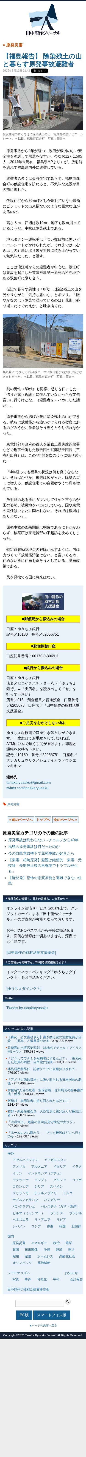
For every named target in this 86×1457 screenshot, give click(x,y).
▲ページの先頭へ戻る (43, 1325)
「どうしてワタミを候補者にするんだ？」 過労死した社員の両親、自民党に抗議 (44, 1060)
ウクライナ (21, 1180)
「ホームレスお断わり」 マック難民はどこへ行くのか (44, 1134)
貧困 (16, 1249)
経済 (59, 1249)
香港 (50, 1226)
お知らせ (71, 1273)
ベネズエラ (21, 1219)
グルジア (59, 1180)
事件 (28, 1279)
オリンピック (22, 1263)
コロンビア (21, 1186)
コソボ (77, 1180)
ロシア (36, 1226)
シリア (39, 1186)
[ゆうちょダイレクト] (23, 988)
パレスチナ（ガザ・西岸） (60, 1206)
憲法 (71, 1249)
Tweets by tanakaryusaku (27, 1008)
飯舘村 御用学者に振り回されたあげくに (38, 1101)
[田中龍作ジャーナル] (43, 34)
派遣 (28, 1256)
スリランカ (21, 1193)
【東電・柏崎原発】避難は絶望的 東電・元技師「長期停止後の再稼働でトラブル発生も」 (45, 865)
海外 (11, 1153)
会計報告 (76, 1279)
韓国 (62, 1226)
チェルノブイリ (45, 1193)
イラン (17, 1173)
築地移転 (44, 1263)
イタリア (59, 1166)
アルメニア (39, 1166)
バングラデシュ (24, 1206)
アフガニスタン (55, 1160)
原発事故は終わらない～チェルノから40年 (43, 840)
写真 (16, 1279)
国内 (11, 1236)
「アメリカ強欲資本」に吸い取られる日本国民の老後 (44, 1081)
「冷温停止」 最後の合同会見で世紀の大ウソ (40, 1122)
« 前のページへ (21, 820)
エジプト (40, 1180)
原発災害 (14, 45)
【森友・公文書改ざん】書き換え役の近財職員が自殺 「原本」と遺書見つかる (44, 1039)
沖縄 (47, 1249)
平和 (56, 1279)
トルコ (67, 1193)
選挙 (69, 1243)
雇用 (16, 1256)
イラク (77, 1166)
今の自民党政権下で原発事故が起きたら (41, 853)
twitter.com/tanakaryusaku (27, 788)
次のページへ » (65, 820)
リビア (61, 1219)
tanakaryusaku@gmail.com (28, 782)
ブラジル (75, 1213)
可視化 (42, 1279)
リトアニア (42, 1219)
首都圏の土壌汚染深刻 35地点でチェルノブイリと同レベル (45, 1049)
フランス (56, 1213)
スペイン (56, 1186)
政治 (56, 1243)
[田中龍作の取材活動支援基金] (31, 952)
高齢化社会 (67, 1256)
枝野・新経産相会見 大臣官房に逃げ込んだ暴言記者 (44, 1113)
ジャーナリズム (19, 1273)
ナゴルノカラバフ (25, 1200)
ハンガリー (52, 1200)
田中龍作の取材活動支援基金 (28, 1289)
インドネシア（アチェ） (45, 1173)
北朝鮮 (76, 1226)
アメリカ (19, 1166)
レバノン (19, 1226)
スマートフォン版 (51, 1315)
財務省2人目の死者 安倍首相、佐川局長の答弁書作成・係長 (45, 1092)
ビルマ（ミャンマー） (29, 1213)
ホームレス (45, 1256)
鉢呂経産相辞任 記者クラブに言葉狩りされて (41, 1069)
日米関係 (31, 1249)
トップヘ (43, 820)
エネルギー (39, 1243)
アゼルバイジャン (25, 1160)
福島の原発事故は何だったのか (34, 847)
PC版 (24, 1315)
